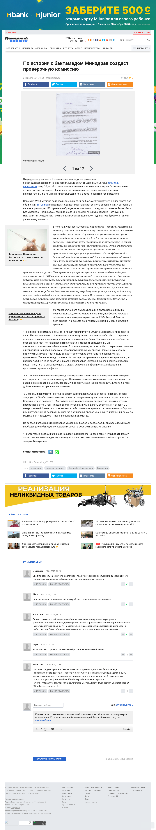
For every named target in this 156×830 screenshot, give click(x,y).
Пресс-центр (136, 790)
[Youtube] (107, 40)
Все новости (13, 48)
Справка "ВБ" (113, 796)
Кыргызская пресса (94, 790)
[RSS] (89, 40)
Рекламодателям (142, 32)
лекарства (36, 468)
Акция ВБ (107, 48)
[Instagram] (110, 40)
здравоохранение (55, 468)
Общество (55, 48)
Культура (68, 48)
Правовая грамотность (118, 793)
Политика (27, 48)
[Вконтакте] (93, 40)
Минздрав (102, 468)
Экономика (41, 48)
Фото (87, 796)
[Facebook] (96, 40)
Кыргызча (11, 32)
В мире (65, 808)
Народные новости (93, 788)
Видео (87, 799)
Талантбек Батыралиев (81, 468)
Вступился (43, 204)
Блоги (87, 793)
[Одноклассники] (100, 40)
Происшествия (92, 48)
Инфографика (91, 802)
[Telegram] (114, 40)
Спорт (78, 48)
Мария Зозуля (53, 78)
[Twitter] (103, 40)
